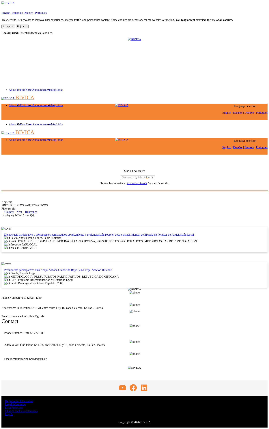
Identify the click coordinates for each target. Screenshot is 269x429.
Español (17, 12)
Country (9, 211)
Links (59, 89)
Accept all (8, 26)
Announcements (41, 89)
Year (19, 211)
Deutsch (28, 12)
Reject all (22, 26)
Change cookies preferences (21, 410)
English (5, 12)
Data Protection (14, 407)
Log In (9, 414)
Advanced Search (137, 183)
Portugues (41, 12)
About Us (14, 89)
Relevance (31, 211)
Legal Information (15, 404)
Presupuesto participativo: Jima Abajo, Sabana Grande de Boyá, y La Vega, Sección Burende (58, 270)
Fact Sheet (26, 89)
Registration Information (19, 401)
